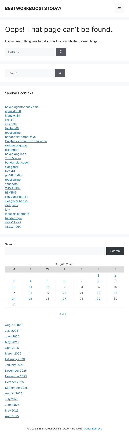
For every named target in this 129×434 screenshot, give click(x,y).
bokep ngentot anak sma (22, 107)
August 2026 (14, 325)
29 (98, 298)
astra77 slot (13, 222)
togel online (13, 132)
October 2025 (14, 382)
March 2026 (13, 353)
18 (30, 292)
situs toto (11, 184)
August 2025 (13, 393)
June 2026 (12, 336)
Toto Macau (13, 158)
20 (64, 292)
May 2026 (12, 342)
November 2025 (16, 376)
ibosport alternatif (17, 213)
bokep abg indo (15, 154)
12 (47, 287)
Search (9, 244)
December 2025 (16, 370)
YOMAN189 (12, 188)
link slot (10, 119)
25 (30, 298)
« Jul (63, 314)
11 (30, 287)
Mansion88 (12, 115)
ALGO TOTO (13, 226)
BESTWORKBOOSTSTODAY (33, 8)
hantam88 (12, 128)
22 (98, 292)
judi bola (11, 124)
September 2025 (16, 387)
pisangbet (11, 149)
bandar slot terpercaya (20, 137)
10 (13, 287)
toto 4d (10, 171)
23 (115, 292)
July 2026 (11, 330)
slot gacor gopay (16, 145)
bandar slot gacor (17, 162)
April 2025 (12, 416)
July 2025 (11, 399)
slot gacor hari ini (16, 196)
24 (13, 298)
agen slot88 (13, 111)
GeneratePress (93, 428)
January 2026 (14, 365)
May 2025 (11, 410)
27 (64, 298)
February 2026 (15, 359)
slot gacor (11, 167)
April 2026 (12, 347)
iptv (7, 209)
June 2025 (12, 404)
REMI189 (11, 192)
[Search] (61, 52)
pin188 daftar (14, 175)
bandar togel (13, 218)
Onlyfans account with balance (26, 141)
